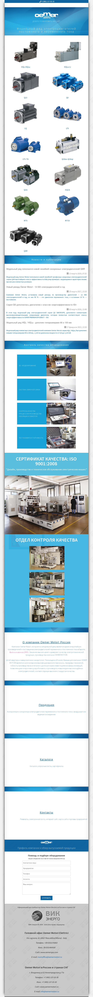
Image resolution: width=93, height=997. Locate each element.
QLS (25, 97)
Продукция (46, 705)
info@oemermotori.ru (49, 991)
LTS (67, 128)
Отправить (46, 898)
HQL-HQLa (25, 67)
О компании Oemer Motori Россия (46, 642)
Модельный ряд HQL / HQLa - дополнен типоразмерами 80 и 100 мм (39, 322)
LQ (25, 128)
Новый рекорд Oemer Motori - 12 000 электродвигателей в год (35, 286)
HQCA (67, 190)
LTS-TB (25, 159)
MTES (67, 220)
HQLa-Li (67, 67)
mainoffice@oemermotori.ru (50, 957)
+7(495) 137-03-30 (47, 1)
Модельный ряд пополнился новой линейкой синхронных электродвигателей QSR (45, 268)
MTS (25, 220)
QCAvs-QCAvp (67, 159)
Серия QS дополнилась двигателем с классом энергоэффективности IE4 (41, 304)
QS (67, 97)
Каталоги (46, 759)
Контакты (46, 812)
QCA (25, 190)
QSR (25, 251)
